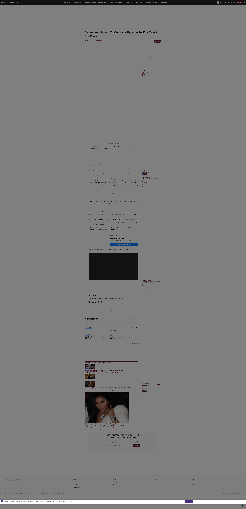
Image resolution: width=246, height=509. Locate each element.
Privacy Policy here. (69, 501)
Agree (189, 501)
